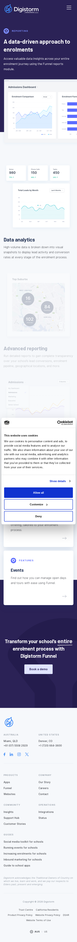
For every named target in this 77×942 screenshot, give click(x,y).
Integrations (46, 812)
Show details (58, 481)
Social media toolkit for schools (23, 841)
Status (42, 817)
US (45, 931)
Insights (8, 812)
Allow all (38, 492)
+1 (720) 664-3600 (50, 745)
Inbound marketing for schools (23, 859)
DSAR (66, 915)
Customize (36, 504)
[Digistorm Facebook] (7, 754)
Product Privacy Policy (20, 915)
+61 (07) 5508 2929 (16, 745)
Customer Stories (15, 823)
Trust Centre (26, 910)
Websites (9, 794)
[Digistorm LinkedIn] (13, 754)
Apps (7, 782)
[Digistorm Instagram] (21, 754)
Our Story (44, 782)
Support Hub (11, 817)
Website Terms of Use (38, 920)
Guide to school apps (17, 865)
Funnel (8, 788)
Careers (43, 788)
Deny (38, 516)
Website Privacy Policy (47, 915)
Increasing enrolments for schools (25, 853)
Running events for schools (21, 847)
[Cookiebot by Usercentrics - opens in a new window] (57, 422)
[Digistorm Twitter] (29, 754)
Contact (43, 794)
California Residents (47, 910)
